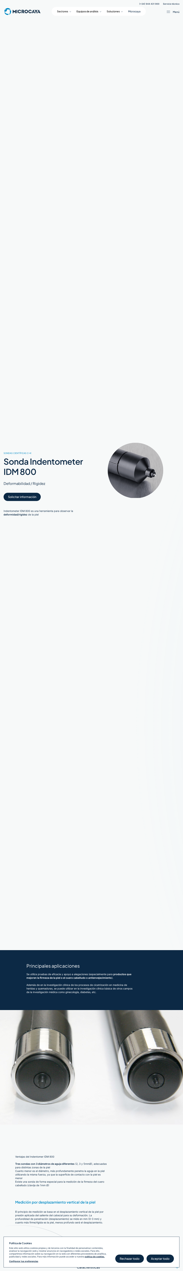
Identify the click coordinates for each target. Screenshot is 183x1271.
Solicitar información (22, 497)
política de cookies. (95, 1256)
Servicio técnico (171, 4)
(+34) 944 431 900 (149, 4)
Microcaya (134, 11)
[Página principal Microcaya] (22, 11)
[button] (64, 11)
